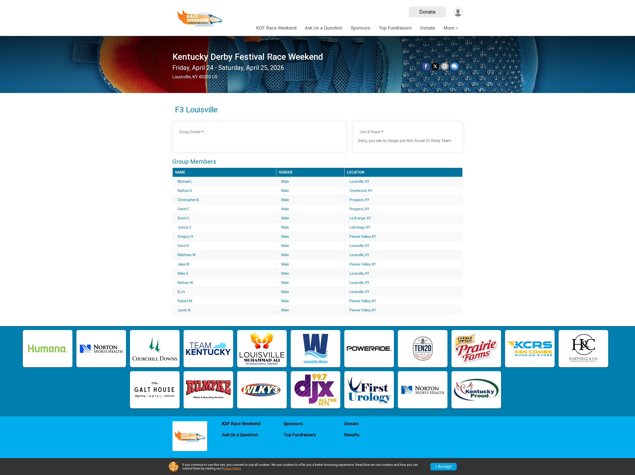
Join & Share (369, 132)
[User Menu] (458, 12)
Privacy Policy (231, 468)
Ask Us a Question (323, 28)
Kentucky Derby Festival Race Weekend (247, 57)
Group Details (190, 132)
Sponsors (360, 28)
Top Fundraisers (395, 28)
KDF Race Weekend (276, 28)
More (449, 28)
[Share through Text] (454, 66)
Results (351, 434)
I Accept (443, 466)
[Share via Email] (445, 66)
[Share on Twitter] (435, 66)
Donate (427, 12)
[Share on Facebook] (426, 66)
